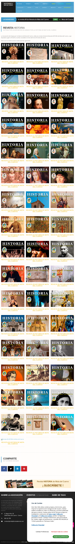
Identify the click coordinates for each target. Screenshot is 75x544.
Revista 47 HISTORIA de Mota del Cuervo (37, 433)
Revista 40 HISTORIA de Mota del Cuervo (12, 384)
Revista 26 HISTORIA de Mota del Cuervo (37, 260)
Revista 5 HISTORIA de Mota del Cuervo (37, 87)
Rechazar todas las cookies (59, 532)
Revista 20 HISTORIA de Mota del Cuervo (37, 210)
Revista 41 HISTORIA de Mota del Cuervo (37, 384)
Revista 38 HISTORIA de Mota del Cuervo (37, 359)
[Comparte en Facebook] (4, 468)
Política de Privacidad (33, 542)
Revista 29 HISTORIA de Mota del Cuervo (37, 285)
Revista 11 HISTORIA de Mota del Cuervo (37, 136)
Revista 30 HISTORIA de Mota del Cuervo (62, 285)
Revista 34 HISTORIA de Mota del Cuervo (12, 334)
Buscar (68, 4)
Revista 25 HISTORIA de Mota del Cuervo (12, 260)
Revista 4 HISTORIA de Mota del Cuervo (13, 87)
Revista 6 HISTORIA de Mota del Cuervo (62, 87)
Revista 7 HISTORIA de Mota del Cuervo (13, 111)
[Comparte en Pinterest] (24, 468)
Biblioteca (53, 7)
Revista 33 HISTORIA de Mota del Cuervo (62, 309)
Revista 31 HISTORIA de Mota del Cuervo (12, 309)
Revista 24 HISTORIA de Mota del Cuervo (62, 235)
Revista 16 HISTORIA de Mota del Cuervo (12, 186)
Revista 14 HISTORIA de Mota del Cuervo (37, 161)
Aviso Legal (24, 542)
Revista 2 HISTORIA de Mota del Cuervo (37, 62)
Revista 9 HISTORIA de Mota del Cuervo (62, 111)
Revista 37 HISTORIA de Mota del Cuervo (12, 359)
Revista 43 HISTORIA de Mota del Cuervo (12, 408)
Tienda (53, 4)
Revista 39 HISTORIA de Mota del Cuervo (62, 359)
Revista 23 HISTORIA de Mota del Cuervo (37, 235)
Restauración (67, 7)
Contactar (19, 11)
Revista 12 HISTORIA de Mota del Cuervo (62, 136)
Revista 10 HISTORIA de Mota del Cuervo (12, 136)
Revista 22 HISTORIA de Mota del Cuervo (12, 235)
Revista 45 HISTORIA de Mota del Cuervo (62, 408)
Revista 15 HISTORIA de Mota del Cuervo (62, 161)
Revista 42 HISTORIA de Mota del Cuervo (62, 384)
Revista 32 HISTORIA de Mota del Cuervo (37, 309)
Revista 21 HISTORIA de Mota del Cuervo (62, 210)
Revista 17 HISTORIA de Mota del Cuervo (37, 186)
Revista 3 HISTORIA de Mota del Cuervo (62, 62)
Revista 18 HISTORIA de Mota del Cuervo (62, 186)
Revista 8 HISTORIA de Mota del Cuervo (37, 111)
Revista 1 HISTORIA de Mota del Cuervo (13, 62)
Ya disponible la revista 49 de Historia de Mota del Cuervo (22, 19)
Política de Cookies (45, 542)
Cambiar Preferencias (42, 532)
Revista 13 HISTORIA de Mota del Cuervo (12, 161)
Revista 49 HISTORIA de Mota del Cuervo (12, 443)
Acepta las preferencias (61, 537)
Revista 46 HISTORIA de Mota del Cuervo (12, 433)
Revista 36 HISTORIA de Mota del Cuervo (62, 334)
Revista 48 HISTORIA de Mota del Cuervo (62, 433)
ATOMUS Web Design (68, 542)
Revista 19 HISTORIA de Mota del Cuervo (12, 210)
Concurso (61, 4)
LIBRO (49, 19)
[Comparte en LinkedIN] (17, 468)
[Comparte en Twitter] (11, 468)
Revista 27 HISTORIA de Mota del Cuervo (62, 260)
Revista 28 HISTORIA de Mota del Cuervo (12, 285)
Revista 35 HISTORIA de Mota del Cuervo (37, 334)
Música (59, 7)
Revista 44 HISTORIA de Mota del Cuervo (37, 408)
